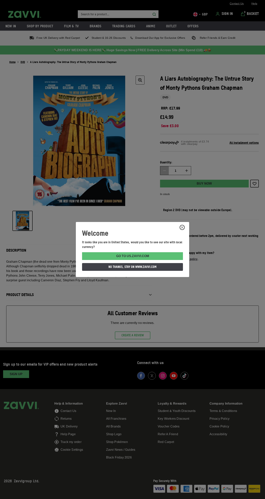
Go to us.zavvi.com (132, 256)
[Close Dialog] (182, 227)
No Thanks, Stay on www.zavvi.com (132, 267)
